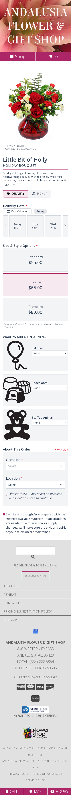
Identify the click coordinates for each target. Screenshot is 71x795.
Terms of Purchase (46, 773)
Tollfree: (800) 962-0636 (35, 668)
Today (40, 211)
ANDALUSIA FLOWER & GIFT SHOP (35, 26)
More (8, 184)
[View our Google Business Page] (35, 633)
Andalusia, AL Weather (18, 761)
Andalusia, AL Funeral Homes (24, 748)
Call (13, 791)
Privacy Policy (19, 773)
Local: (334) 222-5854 (35, 661)
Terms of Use (35, 780)
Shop (20, 56)
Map (37, 791)
